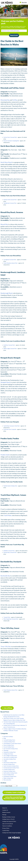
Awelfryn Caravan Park (9, 345)
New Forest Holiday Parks (9, 762)
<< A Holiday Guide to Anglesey (14, 792)
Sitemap (4, 814)
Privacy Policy (5, 828)
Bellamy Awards (6, 812)
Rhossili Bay (4, 224)
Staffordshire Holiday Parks (10, 773)
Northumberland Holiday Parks (11, 767)
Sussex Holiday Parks (8, 774)
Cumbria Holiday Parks (9, 741)
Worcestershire (7, 780)
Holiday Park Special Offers (9, 821)
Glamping (5, 750)
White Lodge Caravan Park (10, 348)
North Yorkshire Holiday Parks (11, 766)
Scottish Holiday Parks (9, 769)
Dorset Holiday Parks (8, 747)
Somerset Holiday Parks (9, 771)
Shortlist (24, 2)
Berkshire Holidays (8, 736)
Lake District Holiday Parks (10, 757)
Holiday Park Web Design (8, 832)
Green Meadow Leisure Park (10, 263)
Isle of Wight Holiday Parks (10, 755)
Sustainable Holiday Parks (9, 776)
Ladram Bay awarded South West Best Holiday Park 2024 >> (14, 797)
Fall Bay (14, 100)
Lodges (5, 760)
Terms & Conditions (7, 826)
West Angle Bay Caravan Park (10, 619)
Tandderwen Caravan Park (9, 203)
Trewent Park (6, 617)
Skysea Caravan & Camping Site (11, 140)
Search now (14, 35)
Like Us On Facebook (7, 823)
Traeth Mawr (8, 515)
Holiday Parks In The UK (8, 819)
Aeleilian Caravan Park (9, 550)
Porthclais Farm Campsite (9, 429)
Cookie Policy (5, 830)
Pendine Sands (5, 455)
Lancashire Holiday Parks (9, 759)
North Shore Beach (6, 162)
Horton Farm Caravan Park (10, 137)
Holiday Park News (8, 754)
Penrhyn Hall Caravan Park (10, 199)
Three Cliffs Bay (6, 646)
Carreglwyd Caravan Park (9, 259)
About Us (4, 808)
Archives (3, 786)
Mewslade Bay (5, 100)
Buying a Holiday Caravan (8, 817)
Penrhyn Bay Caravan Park (10, 552)
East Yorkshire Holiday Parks (10, 748)
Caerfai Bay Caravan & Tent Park (11, 426)
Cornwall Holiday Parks (9, 740)
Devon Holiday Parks (8, 745)
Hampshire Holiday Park (9, 752)
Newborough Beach (7, 293)
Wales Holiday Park (8, 778)
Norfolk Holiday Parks (9, 764)
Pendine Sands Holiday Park (10, 485)
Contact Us (5, 810)
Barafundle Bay (5, 576)
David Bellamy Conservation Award (12, 743)
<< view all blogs (7, 708)
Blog (4, 738)
